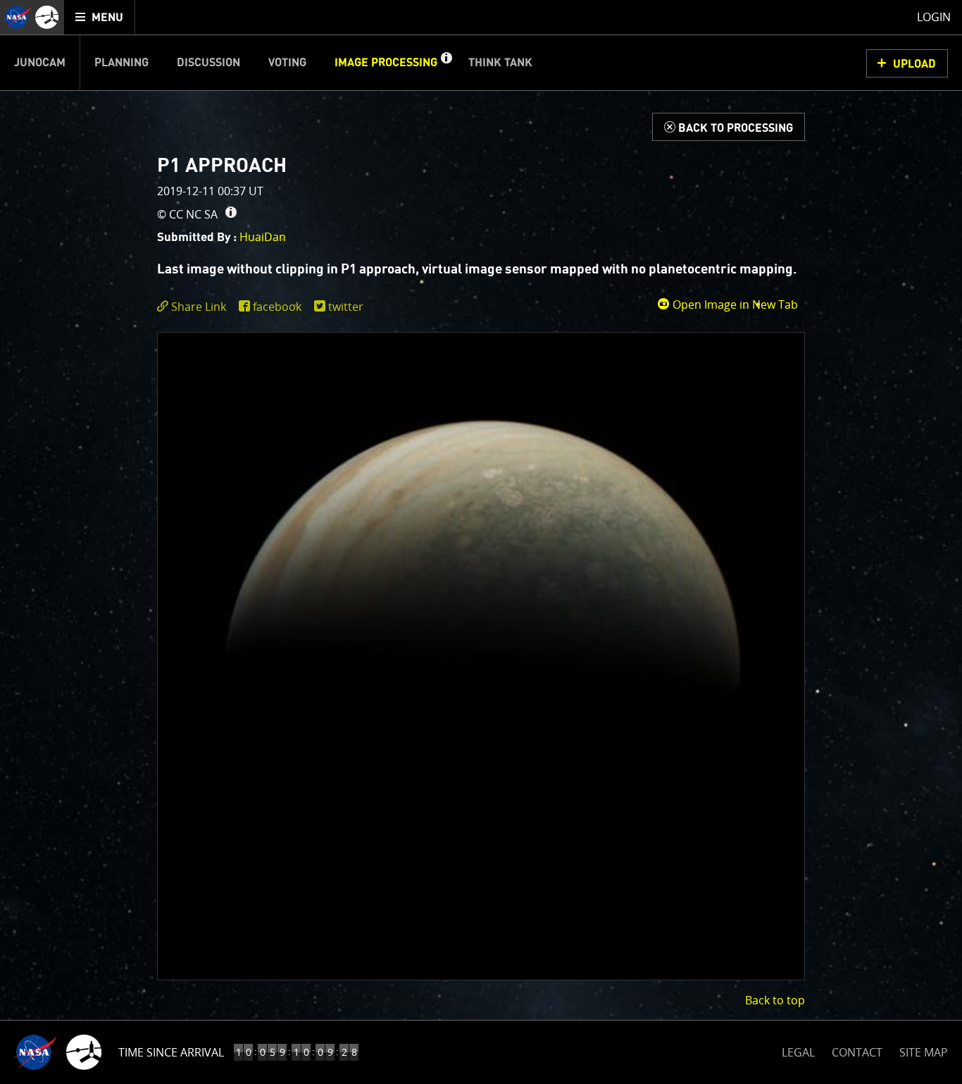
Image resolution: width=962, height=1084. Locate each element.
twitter (345, 306)
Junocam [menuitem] (39, 62)
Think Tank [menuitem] (500, 62)
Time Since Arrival (171, 1052)
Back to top (775, 1000)
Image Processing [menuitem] (386, 62)
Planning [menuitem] (121, 62)
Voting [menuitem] (287, 62)
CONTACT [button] (857, 1052)
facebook (277, 306)
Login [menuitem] (934, 17)
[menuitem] (99, 17)
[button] (445, 62)
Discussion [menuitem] (208, 62)
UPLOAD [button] (914, 64)
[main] (481, 542)
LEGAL (798, 1050)
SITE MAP (923, 1052)
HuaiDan (262, 237)
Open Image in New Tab (734, 304)
